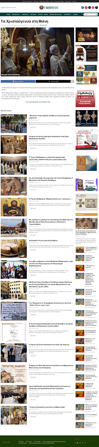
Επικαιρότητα (29, 1)
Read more (33, 127)
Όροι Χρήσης (37, 441)
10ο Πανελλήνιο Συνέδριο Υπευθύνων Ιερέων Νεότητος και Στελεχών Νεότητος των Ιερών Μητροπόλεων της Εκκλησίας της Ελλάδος (50, 284)
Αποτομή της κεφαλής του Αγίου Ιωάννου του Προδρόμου (90, 292)
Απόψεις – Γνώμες (49, 1)
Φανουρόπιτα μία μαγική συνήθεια (43, 240)
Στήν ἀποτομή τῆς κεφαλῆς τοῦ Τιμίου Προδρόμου (91, 348)
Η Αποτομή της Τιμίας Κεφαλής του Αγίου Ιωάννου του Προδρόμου (91, 313)
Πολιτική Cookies (23, 443)
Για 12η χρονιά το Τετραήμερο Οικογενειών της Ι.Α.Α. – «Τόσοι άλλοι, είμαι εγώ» (50, 304)
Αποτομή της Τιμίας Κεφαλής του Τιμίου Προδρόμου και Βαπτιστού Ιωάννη (91, 367)
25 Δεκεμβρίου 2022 (33, 25)
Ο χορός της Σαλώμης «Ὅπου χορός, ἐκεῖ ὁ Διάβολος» (90, 258)
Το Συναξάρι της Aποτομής (90, 266)
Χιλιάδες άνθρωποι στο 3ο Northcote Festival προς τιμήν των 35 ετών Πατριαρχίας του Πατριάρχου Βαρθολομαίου (51, 263)
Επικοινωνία (29, 441)
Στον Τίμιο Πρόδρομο (91, 414)
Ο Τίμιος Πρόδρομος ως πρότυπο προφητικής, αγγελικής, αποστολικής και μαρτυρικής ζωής (47, 158)
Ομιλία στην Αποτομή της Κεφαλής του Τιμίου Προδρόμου (91, 358)
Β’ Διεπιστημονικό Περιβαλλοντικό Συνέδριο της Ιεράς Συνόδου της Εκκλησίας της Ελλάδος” (51, 325)
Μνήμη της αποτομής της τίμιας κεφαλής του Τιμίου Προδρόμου (91, 407)
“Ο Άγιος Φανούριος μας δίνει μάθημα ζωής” (47, 407)
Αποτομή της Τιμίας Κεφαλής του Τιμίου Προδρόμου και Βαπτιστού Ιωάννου (91, 323)
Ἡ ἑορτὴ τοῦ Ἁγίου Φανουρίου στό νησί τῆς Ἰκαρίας (49, 344)
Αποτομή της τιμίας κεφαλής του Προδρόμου (90, 424)
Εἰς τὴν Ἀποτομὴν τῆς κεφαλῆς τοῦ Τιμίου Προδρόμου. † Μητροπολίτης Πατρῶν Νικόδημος (51, 179)
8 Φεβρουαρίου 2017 (91, 296)
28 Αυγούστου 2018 (90, 343)
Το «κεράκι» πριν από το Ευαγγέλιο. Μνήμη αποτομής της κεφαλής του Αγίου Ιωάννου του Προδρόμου (91, 395)
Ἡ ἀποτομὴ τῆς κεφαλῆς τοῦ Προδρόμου (89, 385)
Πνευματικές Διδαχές (59, 1)
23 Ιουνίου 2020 (89, 286)
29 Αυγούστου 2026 (34, 120)
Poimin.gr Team (43, 25)
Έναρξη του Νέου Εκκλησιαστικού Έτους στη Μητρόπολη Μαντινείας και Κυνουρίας (51, 366)
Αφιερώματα (68, 1)
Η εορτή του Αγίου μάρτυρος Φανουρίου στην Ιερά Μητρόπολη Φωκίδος (49, 137)
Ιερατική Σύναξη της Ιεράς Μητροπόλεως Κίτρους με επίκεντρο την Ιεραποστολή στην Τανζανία (49, 387)
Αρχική (24, 1)
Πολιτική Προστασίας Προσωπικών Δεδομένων (54, 441)
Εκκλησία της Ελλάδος (7, 25)
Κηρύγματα (42, 1)
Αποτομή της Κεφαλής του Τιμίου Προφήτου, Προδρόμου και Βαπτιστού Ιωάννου (91, 302)
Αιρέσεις (74, 1)
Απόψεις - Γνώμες (6, 240)
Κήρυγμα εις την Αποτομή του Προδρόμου (90, 340)
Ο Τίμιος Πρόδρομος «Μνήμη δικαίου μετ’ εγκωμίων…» (50, 199)
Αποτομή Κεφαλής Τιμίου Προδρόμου (90, 331)
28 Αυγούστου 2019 (90, 262)
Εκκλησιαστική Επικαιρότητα (21, 25)
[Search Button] (96, 14)
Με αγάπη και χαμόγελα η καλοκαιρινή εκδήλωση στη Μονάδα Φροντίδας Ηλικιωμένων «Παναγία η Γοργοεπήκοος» (51, 221)
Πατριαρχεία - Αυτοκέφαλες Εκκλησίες (11, 219)
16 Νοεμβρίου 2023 (90, 352)
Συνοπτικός (36, 1)
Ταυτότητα (21, 441)
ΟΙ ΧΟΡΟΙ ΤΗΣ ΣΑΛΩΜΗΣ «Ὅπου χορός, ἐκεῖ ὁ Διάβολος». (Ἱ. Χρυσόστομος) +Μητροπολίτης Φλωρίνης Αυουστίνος (90, 279)
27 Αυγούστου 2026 (34, 409)
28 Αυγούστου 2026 (34, 182)
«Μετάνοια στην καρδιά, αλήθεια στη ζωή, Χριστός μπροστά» (49, 116)
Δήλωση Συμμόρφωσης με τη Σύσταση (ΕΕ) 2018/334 (41, 443)
